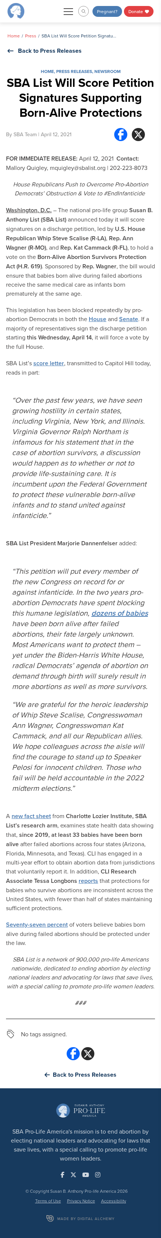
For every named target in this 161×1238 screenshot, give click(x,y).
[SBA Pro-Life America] (15, 10)
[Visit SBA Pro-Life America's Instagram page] (97, 1174)
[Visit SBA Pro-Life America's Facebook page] (62, 1174)
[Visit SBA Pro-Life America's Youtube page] (85, 1174)
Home (13, 36)
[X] (138, 134)
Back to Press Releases (50, 50)
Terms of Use (48, 1201)
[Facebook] (120, 134)
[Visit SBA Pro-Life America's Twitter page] (73, 1174)
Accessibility (113, 1201)
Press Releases (74, 71)
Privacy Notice (81, 1201)
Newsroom (107, 71)
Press (30, 36)
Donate (136, 11)
